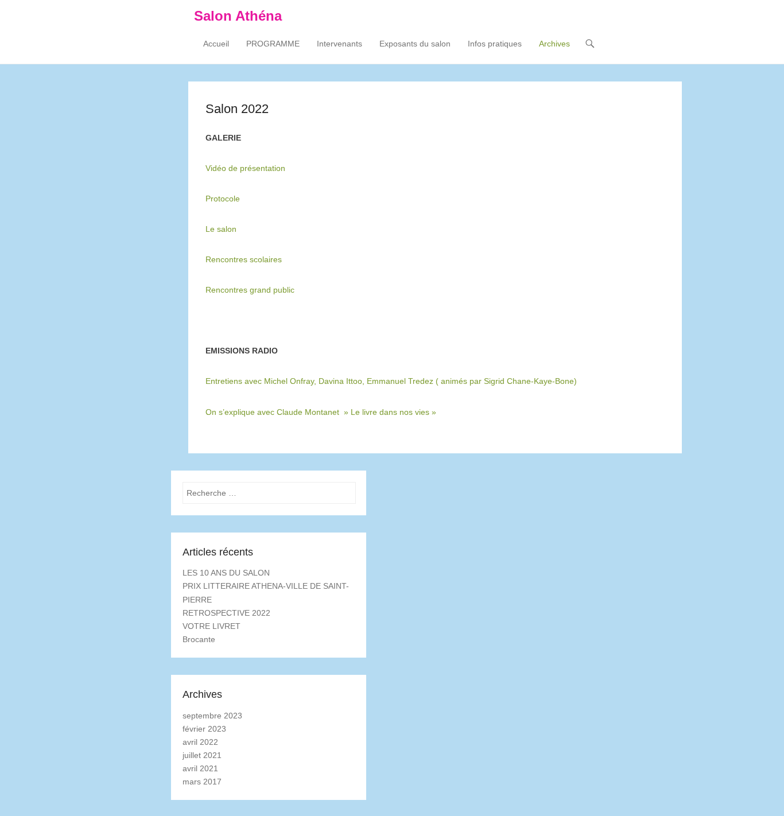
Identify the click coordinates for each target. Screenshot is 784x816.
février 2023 (204, 728)
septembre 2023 (212, 715)
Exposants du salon (415, 43)
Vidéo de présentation (245, 168)
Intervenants (339, 43)
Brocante (199, 639)
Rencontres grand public (249, 289)
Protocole (222, 198)
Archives (554, 43)
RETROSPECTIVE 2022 (226, 612)
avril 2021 (200, 768)
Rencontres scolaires (243, 259)
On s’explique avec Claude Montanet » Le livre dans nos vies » (320, 412)
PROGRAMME (273, 43)
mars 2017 (202, 781)
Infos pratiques (495, 43)
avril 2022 (200, 742)
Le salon (220, 229)
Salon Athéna (238, 16)
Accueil (216, 43)
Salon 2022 (237, 109)
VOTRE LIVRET (211, 626)
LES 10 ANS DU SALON (226, 572)
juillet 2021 (202, 755)
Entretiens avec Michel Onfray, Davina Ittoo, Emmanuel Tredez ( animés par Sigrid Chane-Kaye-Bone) (391, 381)
